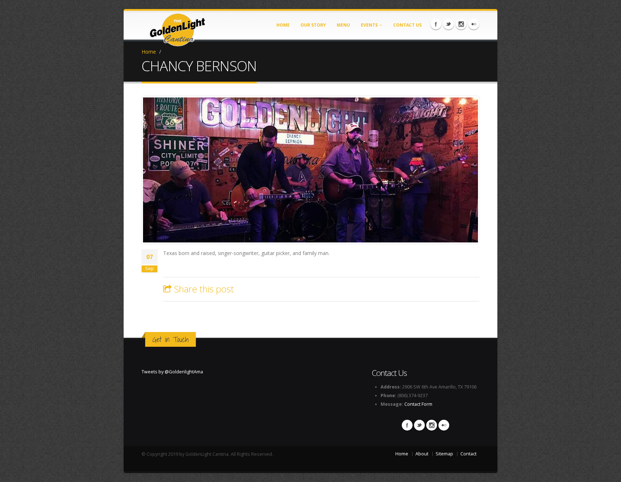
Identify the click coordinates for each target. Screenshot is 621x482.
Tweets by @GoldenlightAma (172, 372)
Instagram (461, 24)
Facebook (436, 24)
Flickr (473, 24)
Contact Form (418, 404)
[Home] (177, 27)
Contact (468, 454)
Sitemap (444, 454)
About (421, 454)
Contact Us (407, 25)
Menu (343, 25)
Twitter (448, 24)
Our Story (313, 25)
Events (369, 25)
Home (283, 25)
